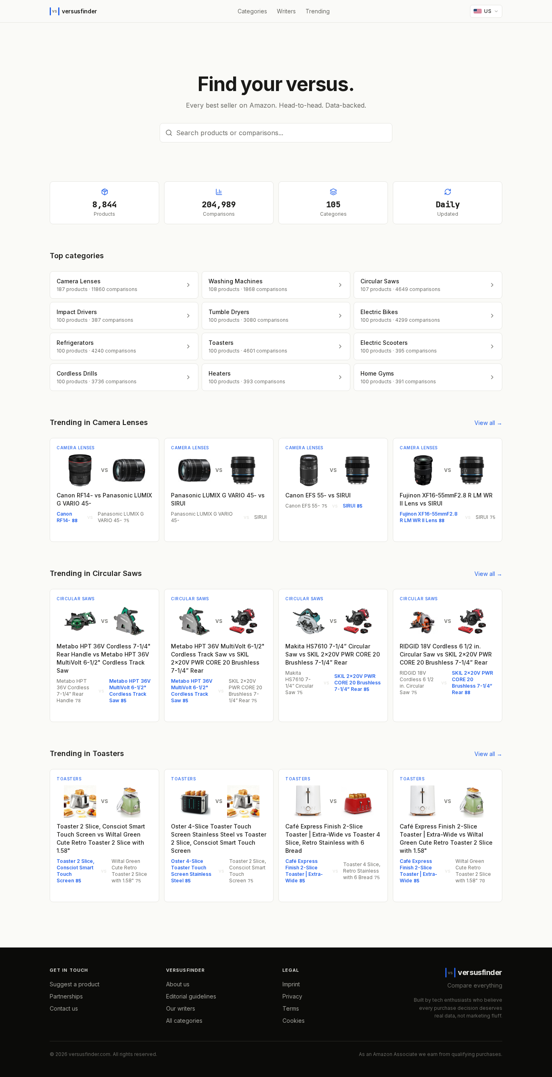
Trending (317, 11)
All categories (184, 1020)
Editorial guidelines (191, 996)
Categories (252, 11)
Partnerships (66, 996)
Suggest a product (74, 984)
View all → (488, 422)
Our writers (180, 1008)
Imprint (291, 984)
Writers (286, 11)
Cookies (293, 1020)
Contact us (64, 1008)
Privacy (292, 996)
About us (178, 984)
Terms (290, 1008)
